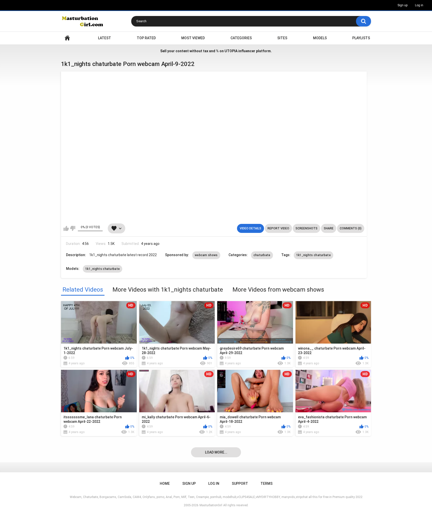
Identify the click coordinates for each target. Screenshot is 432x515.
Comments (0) (351, 228)
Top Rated (146, 38)
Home (67, 38)
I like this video (66, 228)
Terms (266, 484)
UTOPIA (231, 51)
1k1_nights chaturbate (313, 255)
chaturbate (262, 255)
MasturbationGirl (211, 505)
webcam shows (206, 255)
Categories (241, 38)
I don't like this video (72, 228)
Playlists (361, 38)
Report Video (278, 228)
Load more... (216, 452)
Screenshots (307, 228)
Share (329, 228)
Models (320, 38)
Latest (104, 38)
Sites (282, 38)
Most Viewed (193, 38)
